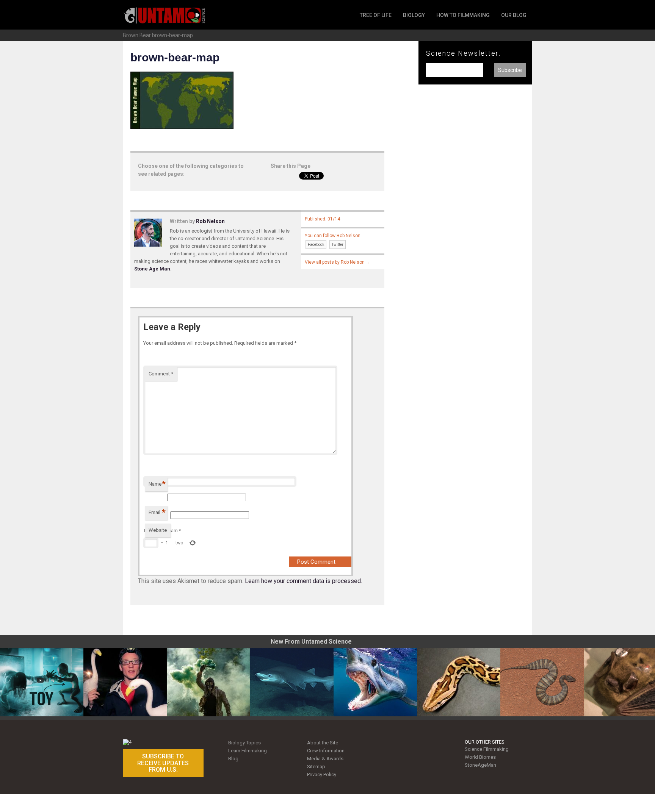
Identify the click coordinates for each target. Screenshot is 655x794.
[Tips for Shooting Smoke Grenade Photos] (208, 682)
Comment (161, 374)
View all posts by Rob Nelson (337, 262)
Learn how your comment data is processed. (303, 581)
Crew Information (326, 750)
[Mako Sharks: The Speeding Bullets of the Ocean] (375, 682)
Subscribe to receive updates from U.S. (163, 763)
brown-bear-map (172, 35)
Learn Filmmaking (247, 750)
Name (157, 484)
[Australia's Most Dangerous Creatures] (542, 682)
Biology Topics (244, 743)
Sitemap (316, 766)
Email (157, 512)
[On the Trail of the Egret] (125, 682)
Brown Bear (137, 35)
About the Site (322, 743)
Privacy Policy (321, 774)
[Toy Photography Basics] (41, 682)
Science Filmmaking (487, 749)
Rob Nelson (210, 221)
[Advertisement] (475, 215)
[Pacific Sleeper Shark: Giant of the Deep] (292, 682)
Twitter (337, 244)
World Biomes (480, 757)
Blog (233, 758)
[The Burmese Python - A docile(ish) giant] (458, 682)
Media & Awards (325, 758)
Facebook (316, 244)
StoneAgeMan (480, 765)
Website (158, 530)
